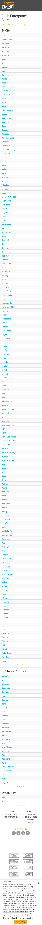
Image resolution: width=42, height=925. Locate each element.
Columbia (5, 142)
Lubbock (5, 374)
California (5, 688)
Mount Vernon (7, 409)
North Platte (6, 444)
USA (3, 802)
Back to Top (21, 665)
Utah (3, 778)
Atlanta (4, 63)
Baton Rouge (7, 75)
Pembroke (5, 492)
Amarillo (5, 47)
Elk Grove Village (8, 197)
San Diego (5, 539)
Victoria (4, 641)
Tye (2, 625)
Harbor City (6, 271)
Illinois (4, 708)
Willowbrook (6, 653)
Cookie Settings (20, 922)
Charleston (6, 118)
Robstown (5, 519)
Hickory (4, 275)
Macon (4, 385)
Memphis (5, 393)
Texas (4, 774)
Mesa (3, 397)
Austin (4, 71)
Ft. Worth (5, 220)
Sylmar (4, 586)
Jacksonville (6, 303)
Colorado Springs (8, 138)
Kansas (4, 715)
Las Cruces (6, 350)
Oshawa (4, 476)
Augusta (4, 67)
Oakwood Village (8, 452)
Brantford (5, 94)
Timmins (5, 602)
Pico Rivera (6, 503)
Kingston (5, 334)
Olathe (4, 464)
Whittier (4, 645)
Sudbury (4, 582)
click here (18, 897)
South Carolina (7, 767)
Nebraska (5, 739)
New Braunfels (7, 425)
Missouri (5, 735)
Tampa (4, 590)
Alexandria (5, 43)
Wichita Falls (7, 649)
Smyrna (4, 555)
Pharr (3, 496)
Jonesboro (6, 319)
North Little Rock (8, 440)
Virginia (4, 782)
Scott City (5, 547)
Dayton (4, 173)
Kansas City (6, 326)
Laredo (4, 346)
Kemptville (6, 330)
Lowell (4, 370)
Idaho (3, 704)
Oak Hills (5, 448)
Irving (3, 299)
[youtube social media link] (23, 833)
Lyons (3, 382)
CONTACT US (30, 811)
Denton (4, 177)
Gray (3, 244)
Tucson (4, 617)
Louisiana (5, 723)
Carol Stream (7, 110)
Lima (3, 358)
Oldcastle (5, 468)
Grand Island (6, 236)
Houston (5, 279)
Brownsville (6, 98)
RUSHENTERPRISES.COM (11, 817)
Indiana (4, 711)
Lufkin (4, 378)
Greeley (4, 248)
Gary (3, 228)
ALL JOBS (11, 811)
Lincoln (4, 362)
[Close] (39, 883)
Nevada (4, 743)
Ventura (4, 637)
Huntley (4, 283)
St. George (6, 578)
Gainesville (6, 224)
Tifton (4, 598)
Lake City (5, 342)
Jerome (4, 311)
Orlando (4, 472)
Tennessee (6, 771)
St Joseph (5, 566)
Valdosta (5, 633)
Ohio (3, 755)
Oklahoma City (7, 460)
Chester (4, 126)
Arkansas (5, 684)
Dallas (4, 169)
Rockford (5, 523)
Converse (5, 153)
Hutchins (5, 287)
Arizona (4, 680)
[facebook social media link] (14, 833)
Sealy (3, 551)
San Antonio (6, 535)
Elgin (3, 193)
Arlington (5, 55)
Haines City (6, 264)
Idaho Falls (6, 291)
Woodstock (6, 657)
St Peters (5, 570)
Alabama (5, 676)
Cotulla (4, 161)
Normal (4, 433)
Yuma (3, 661)
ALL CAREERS (30, 820)
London (4, 366)
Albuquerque (6, 39)
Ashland (4, 59)
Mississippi (6, 731)
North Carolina (7, 751)
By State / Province (12, 25)
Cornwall (5, 157)
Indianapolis (6, 295)
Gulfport (4, 260)
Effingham (5, 185)
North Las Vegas (8, 437)
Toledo (4, 606)
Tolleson (5, 610)
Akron (4, 35)
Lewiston (5, 354)
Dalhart (4, 165)
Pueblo (4, 507)
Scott (3, 543)
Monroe (4, 405)
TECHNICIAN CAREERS (31, 817)
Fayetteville (6, 208)
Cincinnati (5, 134)
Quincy (4, 511)
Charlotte (5, 122)
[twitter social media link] (28, 833)
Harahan (4, 267)
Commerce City (8, 149)
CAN (3, 798)
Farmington (6, 201)
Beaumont (5, 79)
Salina (4, 527)
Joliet (4, 315)
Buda (3, 106)
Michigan (5, 727)
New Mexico (7, 747)
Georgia (4, 700)
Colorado (5, 692)
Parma (4, 488)
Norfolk (4, 429)
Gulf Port (5, 256)
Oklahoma (5, 759)
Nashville (5, 421)
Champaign (6, 114)
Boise (3, 86)
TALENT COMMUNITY (11, 814)
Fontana (4, 216)
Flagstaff (5, 212)
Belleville (5, 83)
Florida (4, 696)
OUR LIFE (30, 823)
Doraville (5, 181)
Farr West (5, 204)
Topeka (4, 614)
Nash (3, 417)
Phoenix (4, 500)
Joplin (4, 322)
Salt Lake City (7, 531)
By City (3, 25)
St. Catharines (7, 574)
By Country (22, 25)
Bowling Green (7, 90)
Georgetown (6, 232)
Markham (5, 389)
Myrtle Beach (7, 413)
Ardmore (5, 51)
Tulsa (3, 621)
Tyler (3, 629)
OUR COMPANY (31, 814)
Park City (5, 484)
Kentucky (5, 719)
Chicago (4, 130)
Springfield (6, 558)
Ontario (4, 763)
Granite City (6, 240)
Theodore (5, 594)
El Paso (4, 189)
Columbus (5, 146)
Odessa (4, 456)
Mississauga (6, 401)
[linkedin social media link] (18, 833)
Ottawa (4, 480)
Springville (5, 562)
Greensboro (6, 252)
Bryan (3, 102)
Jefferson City (7, 307)
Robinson (5, 515)
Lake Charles (7, 338)
